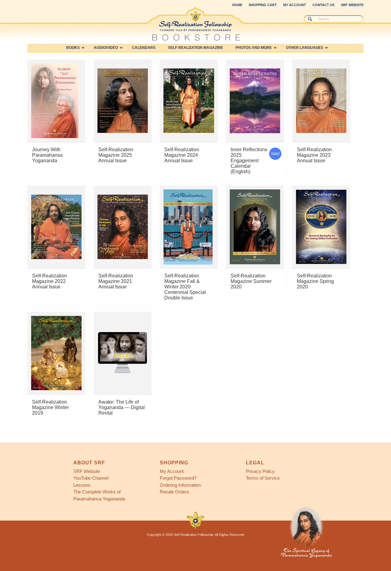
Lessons (81, 485)
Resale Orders (174, 491)
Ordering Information (180, 485)
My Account (294, 5)
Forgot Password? (178, 478)
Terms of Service (263, 478)
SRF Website (352, 5)
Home (237, 5)
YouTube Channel (90, 478)
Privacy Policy (260, 471)
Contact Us (323, 5)
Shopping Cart (263, 5)
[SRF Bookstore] (195, 23)
